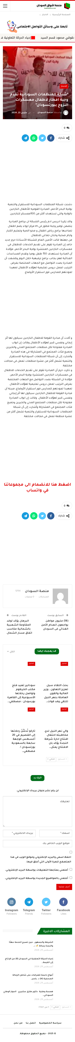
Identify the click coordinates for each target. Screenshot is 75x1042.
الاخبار (64, 86)
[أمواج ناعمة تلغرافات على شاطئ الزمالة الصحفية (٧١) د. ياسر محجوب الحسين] (64, 979)
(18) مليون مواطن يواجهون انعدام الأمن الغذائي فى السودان (54, 625)
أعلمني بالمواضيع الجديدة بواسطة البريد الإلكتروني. (36, 878)
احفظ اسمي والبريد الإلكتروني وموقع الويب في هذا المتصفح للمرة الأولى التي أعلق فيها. (40, 859)
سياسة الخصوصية (50, 1023)
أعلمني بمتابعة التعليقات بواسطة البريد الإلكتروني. (36, 870)
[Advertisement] (37, 171)
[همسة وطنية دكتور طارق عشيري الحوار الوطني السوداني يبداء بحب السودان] (64, 996)
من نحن (18, 1023)
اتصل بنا (31, 1023)
